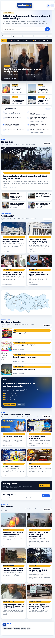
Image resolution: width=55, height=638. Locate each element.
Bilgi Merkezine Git (44, 485)
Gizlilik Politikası (17, 628)
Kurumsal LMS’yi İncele (9, 404)
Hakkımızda (23, 628)
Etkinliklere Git (47, 416)
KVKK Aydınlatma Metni (7, 628)
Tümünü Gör (47, 143)
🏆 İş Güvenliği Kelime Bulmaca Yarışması (32, 40)
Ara (47, 29)
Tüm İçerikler (46, 495)
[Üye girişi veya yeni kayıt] (48, 5)
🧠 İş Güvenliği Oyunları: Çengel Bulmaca (10, 40)
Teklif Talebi (21, 404)
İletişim (28, 628)
